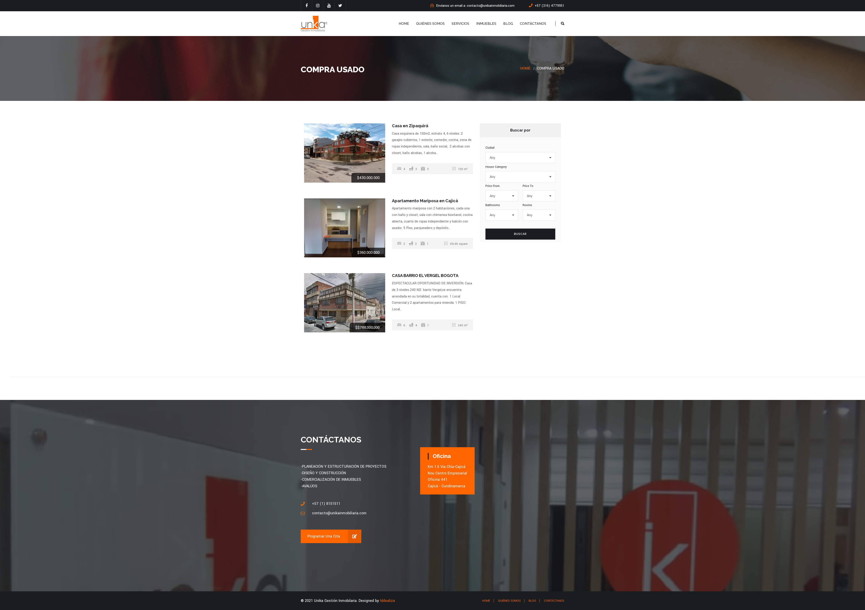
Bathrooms (492, 205)
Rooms (527, 205)
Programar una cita (323, 536)
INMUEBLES (486, 24)
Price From (492, 186)
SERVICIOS (460, 24)
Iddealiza (387, 600)
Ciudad (489, 148)
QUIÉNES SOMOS (430, 24)
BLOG (508, 24)
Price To (528, 186)
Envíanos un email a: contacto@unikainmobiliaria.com (475, 5)
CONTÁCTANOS (533, 24)
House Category (496, 167)
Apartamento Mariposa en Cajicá (425, 200)
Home (525, 68)
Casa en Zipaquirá (410, 125)
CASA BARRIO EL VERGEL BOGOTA (425, 275)
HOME (404, 24)
